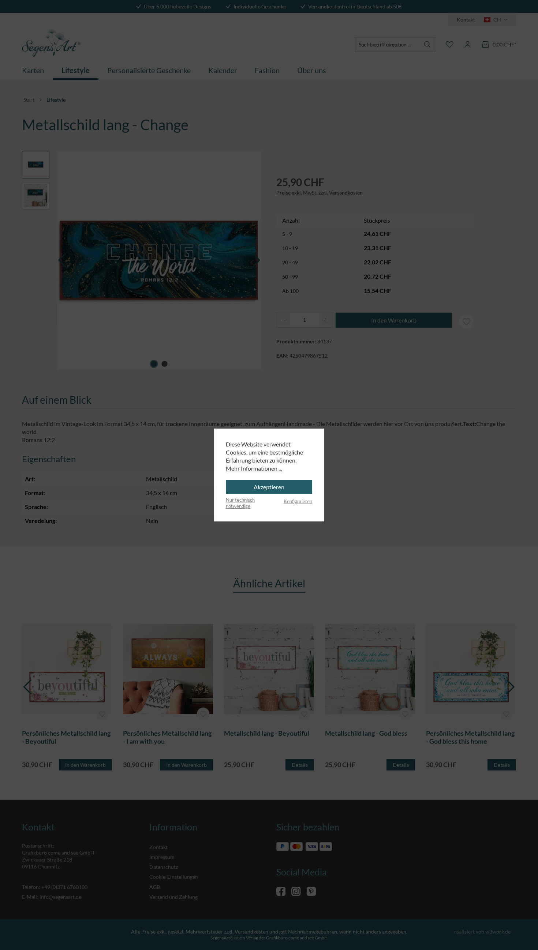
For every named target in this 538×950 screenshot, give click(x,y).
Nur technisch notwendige (240, 503)
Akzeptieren (269, 486)
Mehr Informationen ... (254, 468)
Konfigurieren (298, 501)
